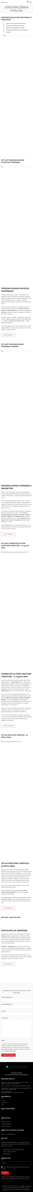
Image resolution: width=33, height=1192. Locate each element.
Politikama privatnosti (10, 1051)
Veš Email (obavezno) (6, 1004)
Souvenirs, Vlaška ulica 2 (12, 1083)
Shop (2, 1105)
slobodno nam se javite (7, 720)
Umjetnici (3, 1102)
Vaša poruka (4, 1018)
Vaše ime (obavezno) (6, 997)
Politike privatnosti (6, 1124)
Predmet (3, 1011)
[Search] (23, 2)
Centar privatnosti (5, 1126)
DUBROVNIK (4, 1088)
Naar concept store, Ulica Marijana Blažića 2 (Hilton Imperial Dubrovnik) (16, 1088)
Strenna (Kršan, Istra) (18, 1092)
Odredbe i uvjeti (5, 1121)
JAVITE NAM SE (8, 335)
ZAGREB (3, 1082)
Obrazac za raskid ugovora (8, 1134)
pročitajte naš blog (6, 899)
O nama (3, 1100)
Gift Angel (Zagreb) (6, 1092)
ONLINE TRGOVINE (6, 1091)
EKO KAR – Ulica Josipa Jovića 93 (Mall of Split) (18, 1086)
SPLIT (2, 1086)
